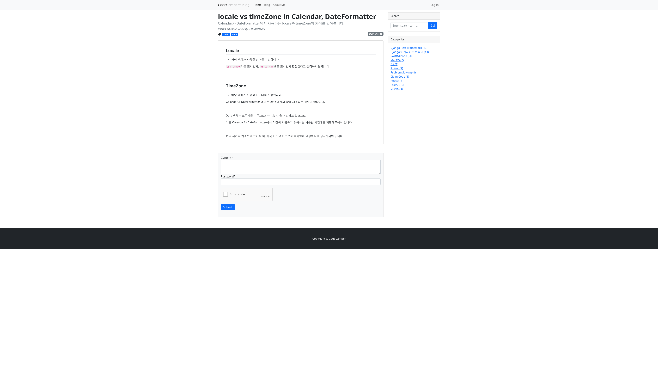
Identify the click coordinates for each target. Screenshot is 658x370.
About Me (279, 5)
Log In (435, 5)
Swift (226, 34)
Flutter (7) (397, 68)
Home (257, 5)
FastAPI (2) (397, 85)
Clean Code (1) (400, 76)
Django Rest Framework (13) (409, 48)
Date (234, 34)
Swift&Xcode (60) (401, 56)
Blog (267, 5)
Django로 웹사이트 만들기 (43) (410, 52)
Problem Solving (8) (403, 72)
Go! (432, 25)
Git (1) (394, 64)
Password (228, 176)
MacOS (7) (397, 60)
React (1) (396, 81)
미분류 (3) (397, 89)
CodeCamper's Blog (233, 4)
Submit (227, 207)
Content (227, 157)
